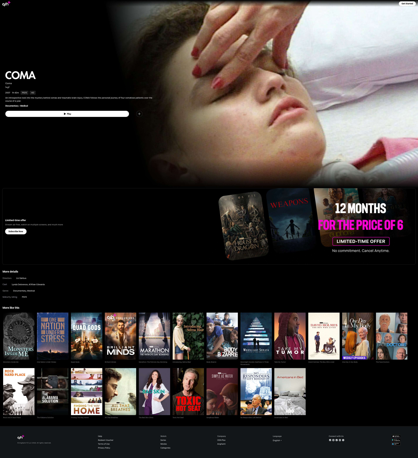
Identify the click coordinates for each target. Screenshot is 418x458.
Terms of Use (104, 444)
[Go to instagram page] (333, 440)
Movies (163, 444)
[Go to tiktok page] (336, 440)
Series (163, 440)
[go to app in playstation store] (396, 443)
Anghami (221, 444)
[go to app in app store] (396, 436)
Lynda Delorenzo (20, 284)
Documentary (12, 105)
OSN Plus (221, 440)
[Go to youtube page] (340, 440)
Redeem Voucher (105, 440)
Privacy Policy (104, 447)
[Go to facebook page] (330, 440)
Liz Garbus (21, 278)
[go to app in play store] (396, 440)
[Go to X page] (343, 440)
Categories (165, 447)
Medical (24, 105)
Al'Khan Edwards (37, 284)
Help (100, 436)
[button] (407, 3)
